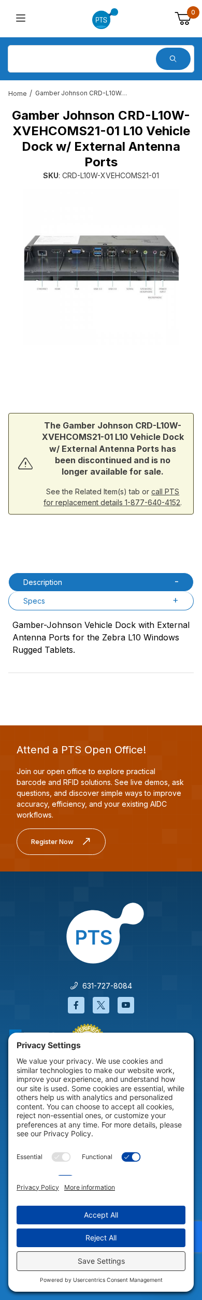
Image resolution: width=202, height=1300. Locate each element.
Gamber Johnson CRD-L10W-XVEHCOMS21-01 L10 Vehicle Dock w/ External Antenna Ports (81, 93)
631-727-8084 (105, 985)
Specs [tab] (34, 600)
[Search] (173, 59)
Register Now (52, 841)
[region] (101, 371)
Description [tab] (42, 582)
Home (17, 93)
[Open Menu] (21, 19)
